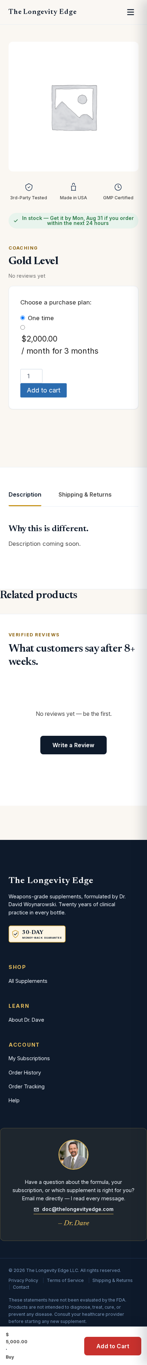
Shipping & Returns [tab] (85, 494)
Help (14, 1100)
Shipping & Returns (112, 1280)
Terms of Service (65, 1280)
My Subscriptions (29, 1058)
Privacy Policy (23, 1280)
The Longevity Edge (42, 12)
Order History (25, 1072)
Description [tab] (25, 494)
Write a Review (73, 745)
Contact (21, 1287)
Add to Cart (112, 1346)
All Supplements (28, 981)
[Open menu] (130, 12)
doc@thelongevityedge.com (77, 1209)
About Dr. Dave (26, 1020)
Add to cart (43, 390)
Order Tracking (27, 1086)
